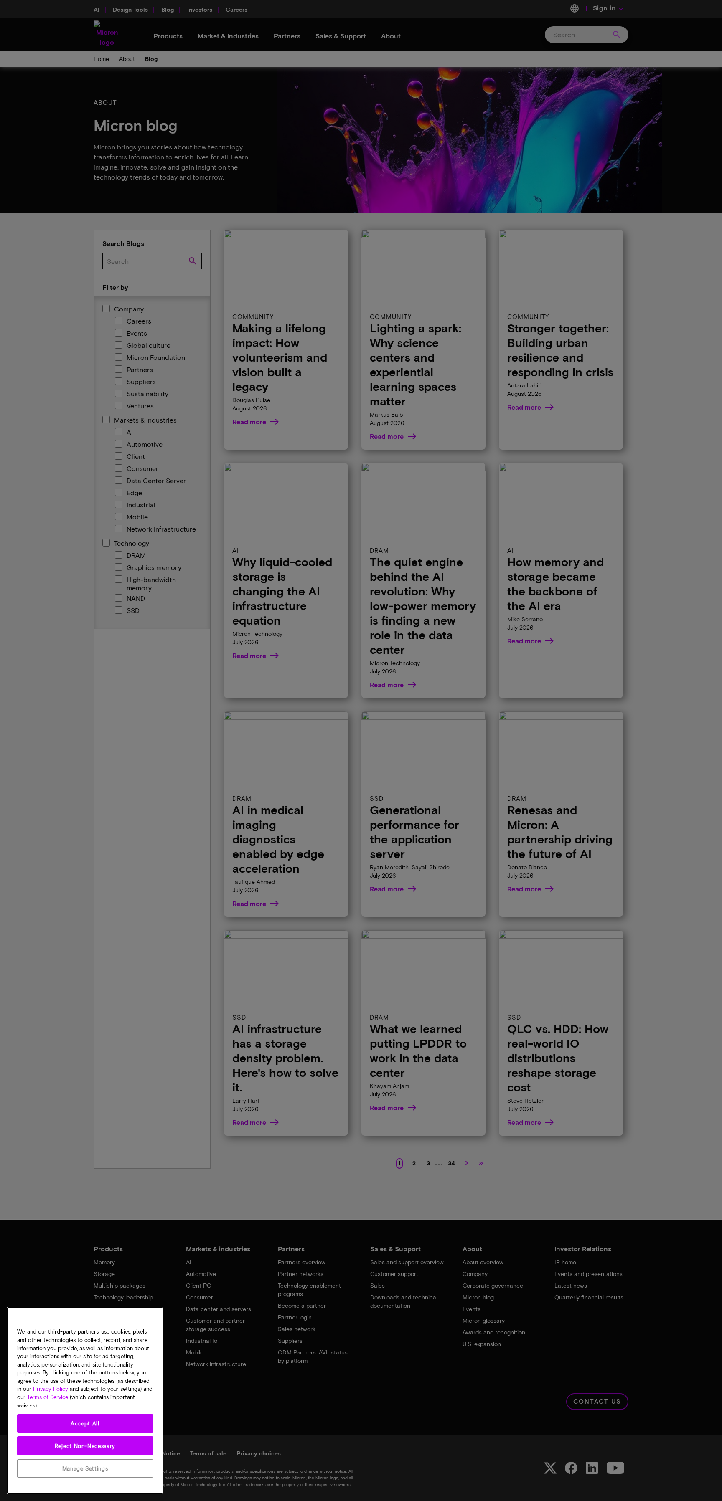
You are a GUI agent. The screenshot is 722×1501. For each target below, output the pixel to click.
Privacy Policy (50, 1389)
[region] (85, 1400)
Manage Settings (85, 1468)
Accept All (85, 1423)
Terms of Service (47, 1397)
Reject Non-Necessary (85, 1446)
